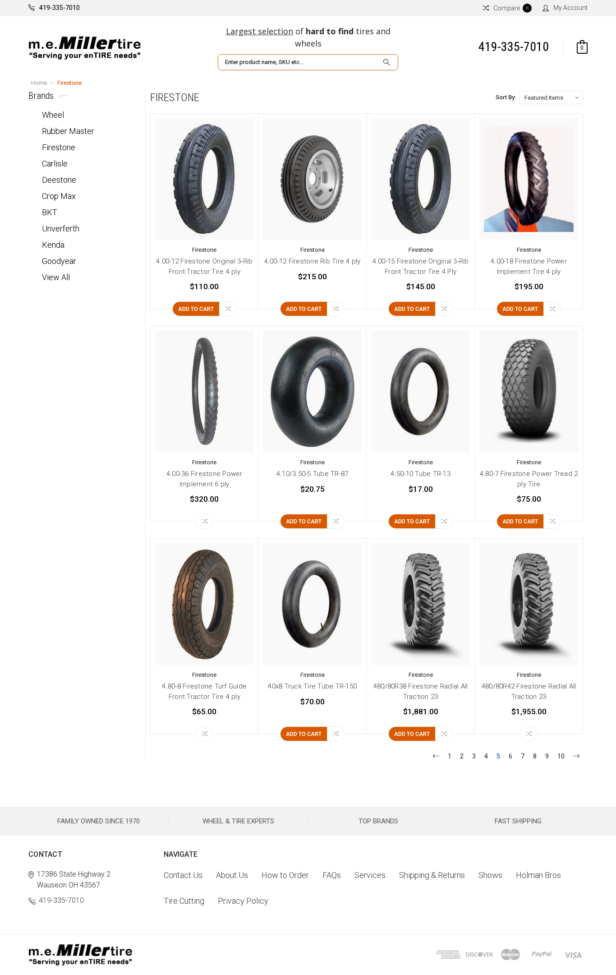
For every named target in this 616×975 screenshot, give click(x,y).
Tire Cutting (184, 901)
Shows (490, 875)
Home (39, 82)
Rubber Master (68, 131)
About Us (232, 875)
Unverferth (60, 228)
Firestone (69, 82)
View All (56, 277)
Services (370, 875)
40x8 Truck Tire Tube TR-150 (312, 686)
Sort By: (506, 97)
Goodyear (59, 261)
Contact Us (183, 875)
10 (561, 756)
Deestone (59, 180)
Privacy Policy (243, 901)
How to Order (285, 875)
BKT (49, 212)
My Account (570, 7)
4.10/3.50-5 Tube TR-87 (312, 474)
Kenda (53, 245)
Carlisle (55, 163)
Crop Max (59, 196)
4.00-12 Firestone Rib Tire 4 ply (312, 261)
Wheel (53, 115)
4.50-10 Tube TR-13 (421, 474)
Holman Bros (538, 875)
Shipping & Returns (432, 875)
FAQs (331, 875)
